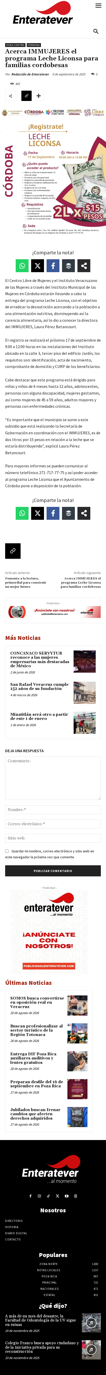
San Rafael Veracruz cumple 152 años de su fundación (39, 687)
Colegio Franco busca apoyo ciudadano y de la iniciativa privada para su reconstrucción (42, 1347)
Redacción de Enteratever (30, 74)
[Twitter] (57, 1196)
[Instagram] (39, 1196)
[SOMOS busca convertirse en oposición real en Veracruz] (77, 1005)
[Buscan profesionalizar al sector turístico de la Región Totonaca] (77, 1033)
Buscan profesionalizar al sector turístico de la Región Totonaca (36, 1030)
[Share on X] (37, 265)
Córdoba (34, 45)
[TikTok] (48, 1196)
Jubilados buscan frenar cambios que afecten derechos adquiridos (35, 1114)
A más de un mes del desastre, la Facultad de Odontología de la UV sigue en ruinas (40, 1320)
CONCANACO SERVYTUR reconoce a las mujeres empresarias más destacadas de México (39, 660)
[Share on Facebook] (53, 265)
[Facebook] (30, 1196)
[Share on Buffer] (68, 265)
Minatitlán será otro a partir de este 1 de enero (39, 716)
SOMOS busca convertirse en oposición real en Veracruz (37, 1002)
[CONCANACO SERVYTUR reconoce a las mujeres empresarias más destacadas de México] (85, 661)
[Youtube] (66, 1196)
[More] (38, 96)
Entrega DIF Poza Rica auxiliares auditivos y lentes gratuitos (33, 1058)
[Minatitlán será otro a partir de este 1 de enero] (85, 723)
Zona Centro (15, 45)
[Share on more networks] (83, 265)
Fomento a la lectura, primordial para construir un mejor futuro (25, 583)
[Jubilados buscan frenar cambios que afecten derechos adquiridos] (77, 1117)
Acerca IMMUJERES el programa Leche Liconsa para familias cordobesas (81, 583)
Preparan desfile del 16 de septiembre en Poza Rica (36, 1084)
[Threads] (75, 1196)
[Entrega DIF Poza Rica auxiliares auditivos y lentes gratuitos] (77, 1061)
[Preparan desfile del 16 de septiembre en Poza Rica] (77, 1089)
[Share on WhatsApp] (22, 265)
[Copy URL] (26, 96)
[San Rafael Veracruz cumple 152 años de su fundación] (85, 693)
